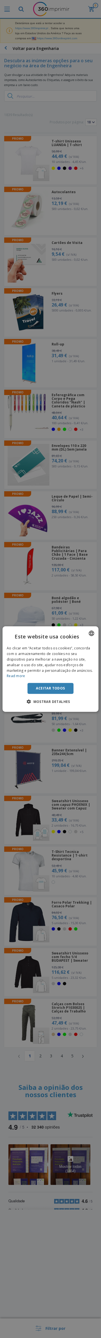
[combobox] (91, 633)
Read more (16, 675)
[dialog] (50, 669)
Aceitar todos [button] (50, 688)
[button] (50, 701)
